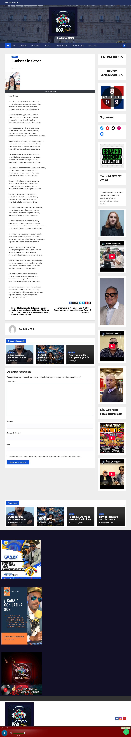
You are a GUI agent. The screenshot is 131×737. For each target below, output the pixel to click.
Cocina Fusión (61, 46)
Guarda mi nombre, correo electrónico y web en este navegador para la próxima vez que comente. (45, 456)
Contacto (92, 46)
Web (8, 445)
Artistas (35, 46)
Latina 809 (65, 38)
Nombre (10, 421)
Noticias (23, 46)
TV (14, 46)
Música (48, 46)
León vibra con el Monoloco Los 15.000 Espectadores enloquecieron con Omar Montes (71, 310)
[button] (121, 46)
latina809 (28, 329)
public (71, 514)
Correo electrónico (14, 433)
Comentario (11, 381)
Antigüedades (78, 46)
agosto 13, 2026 (77, 523)
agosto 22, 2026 (16, 523)
